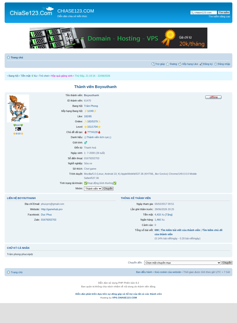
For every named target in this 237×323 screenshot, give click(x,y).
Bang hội (13, 75)
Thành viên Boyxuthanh (95, 87)
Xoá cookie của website (167, 272)
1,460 (158, 219)
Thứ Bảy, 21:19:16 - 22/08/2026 (92, 75)
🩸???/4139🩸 (92, 132)
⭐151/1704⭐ (92, 126)
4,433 (158, 214)
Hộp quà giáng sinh (61, 75)
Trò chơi (44, 75)
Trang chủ (17, 57)
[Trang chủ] (31, 10)
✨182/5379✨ (92, 121)
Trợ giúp (160, 64)
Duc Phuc (46, 214)
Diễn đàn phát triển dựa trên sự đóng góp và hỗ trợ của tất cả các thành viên (118, 294)
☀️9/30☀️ (18, 133)
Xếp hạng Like (190, 64)
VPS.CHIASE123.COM (124, 297)
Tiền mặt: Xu (29, 75)
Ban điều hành (144, 272)
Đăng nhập (224, 64)
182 (86, 116)
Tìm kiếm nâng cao (219, 16)
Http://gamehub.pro (51, 209)
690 (157, 230)
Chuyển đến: (135, 262)
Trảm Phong (91, 105)
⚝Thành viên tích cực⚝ (98, 137)
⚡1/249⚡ (90, 111)
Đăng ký (208, 64)
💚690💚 (18, 125)
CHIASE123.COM (75, 10)
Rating (173, 64)
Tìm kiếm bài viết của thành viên (180, 230)
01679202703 (48, 219)
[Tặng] (168, 214)
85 (90, 116)
